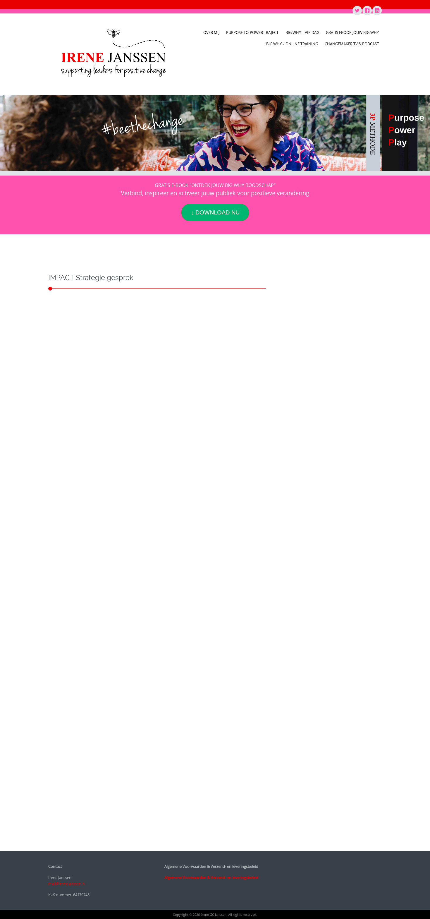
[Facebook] (367, 11)
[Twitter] (357, 11)
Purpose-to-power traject (252, 32)
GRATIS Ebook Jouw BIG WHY (352, 32)
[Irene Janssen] (113, 53)
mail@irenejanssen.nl (66, 883)
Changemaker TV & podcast (352, 44)
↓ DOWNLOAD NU (215, 212)
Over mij (211, 32)
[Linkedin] (377, 11)
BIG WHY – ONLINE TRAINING (292, 44)
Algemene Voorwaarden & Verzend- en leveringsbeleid (211, 877)
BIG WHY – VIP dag (302, 32)
